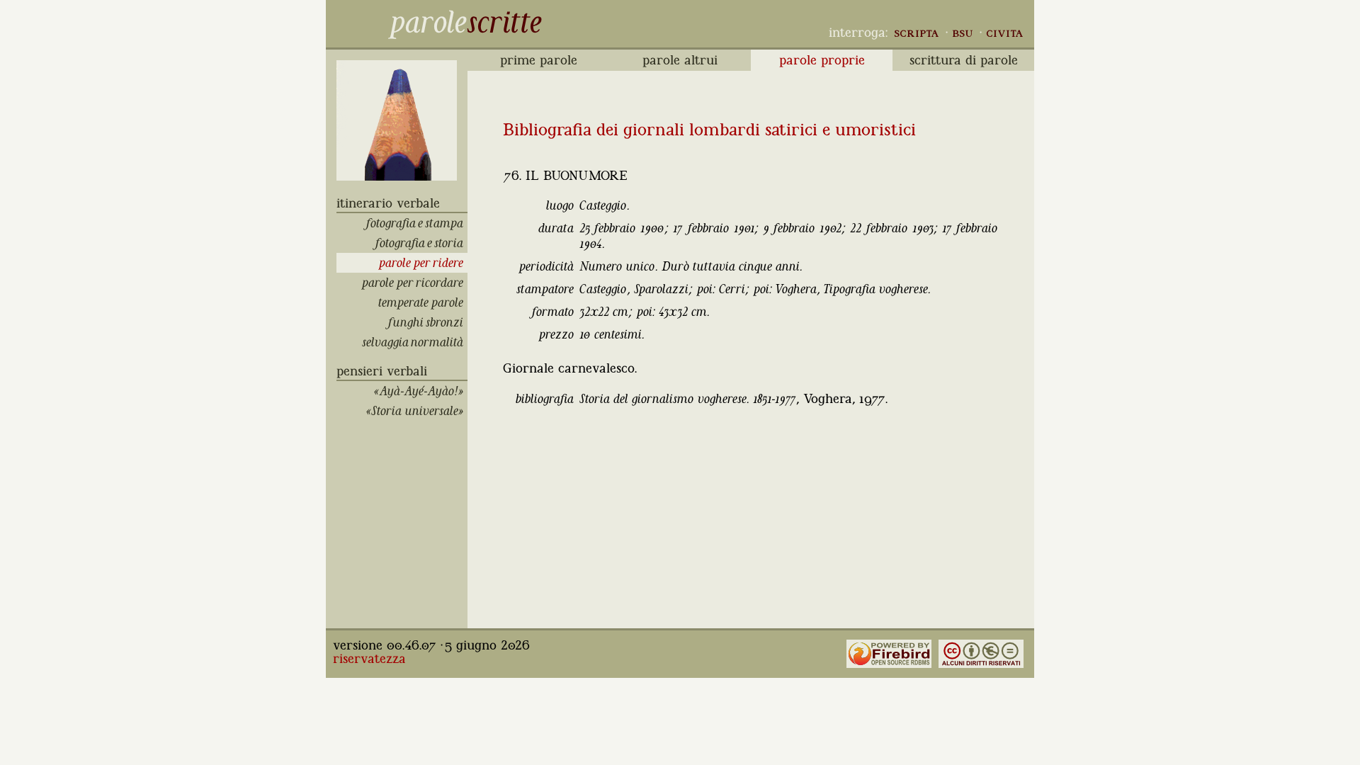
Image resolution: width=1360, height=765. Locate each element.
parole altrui (680, 60)
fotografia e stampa (415, 223)
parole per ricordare (414, 283)
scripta (916, 33)
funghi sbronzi (426, 322)
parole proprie (822, 60)
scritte (504, 22)
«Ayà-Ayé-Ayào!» (421, 391)
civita (1005, 33)
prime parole (538, 60)
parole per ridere (423, 263)
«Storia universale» (417, 411)
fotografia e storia (420, 243)
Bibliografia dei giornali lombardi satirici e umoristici (709, 129)
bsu (962, 33)
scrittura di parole (964, 60)
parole (427, 22)
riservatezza (369, 659)
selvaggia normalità (415, 342)
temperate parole (423, 302)
